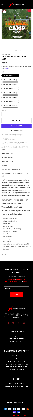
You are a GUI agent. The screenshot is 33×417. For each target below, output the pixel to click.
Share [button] (5, 254)
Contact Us (16, 341)
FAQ (17, 358)
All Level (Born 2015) (10, 88)
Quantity (4, 110)
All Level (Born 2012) (10, 101)
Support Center (16, 361)
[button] (2, 4)
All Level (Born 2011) (10, 106)
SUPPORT (16, 355)
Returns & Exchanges (16, 364)
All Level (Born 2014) (10, 93)
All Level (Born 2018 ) (10, 75)
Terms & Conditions (16, 367)
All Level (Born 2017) (10, 80)
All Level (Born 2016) (10, 84)
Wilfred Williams (20, 416)
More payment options (17, 130)
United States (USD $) (15, 402)
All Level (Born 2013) (10, 97)
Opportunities (16, 339)
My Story (16, 336)
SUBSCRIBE (16, 294)
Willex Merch (16, 384)
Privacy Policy (16, 369)
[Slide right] (21, 50)
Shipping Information (16, 386)
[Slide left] (12, 50)
